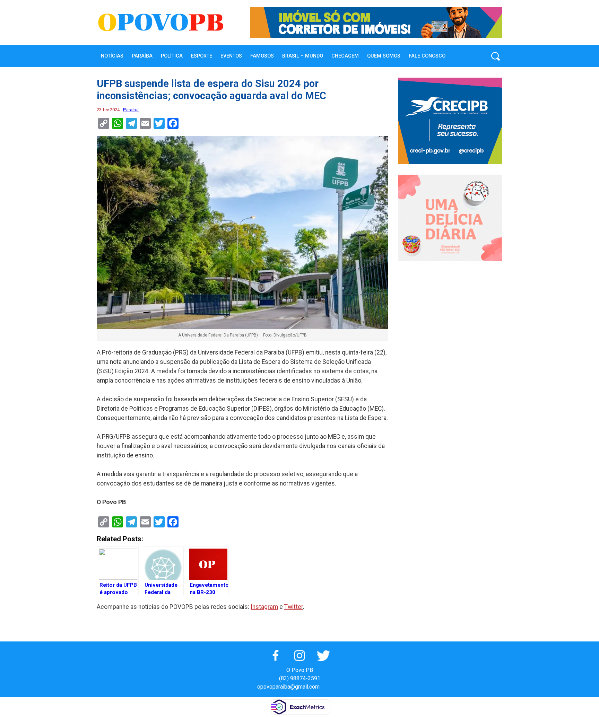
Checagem (345, 56)
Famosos (262, 56)
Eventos (231, 56)
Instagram (264, 606)
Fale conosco (427, 56)
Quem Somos (383, 56)
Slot (326, 686)
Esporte (201, 56)
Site (337, 686)
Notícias (112, 56)
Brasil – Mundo (302, 56)
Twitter (293, 606)
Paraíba (142, 56)
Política (172, 56)
